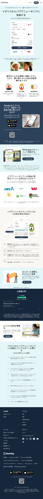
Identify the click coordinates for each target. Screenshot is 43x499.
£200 (13, 29)
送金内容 (13, 22)
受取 (23, 416)
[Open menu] (41, 3)
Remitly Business (25, 419)
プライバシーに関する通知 (25, 457)
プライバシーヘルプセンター (9, 463)
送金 (23, 414)
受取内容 (13, 32)
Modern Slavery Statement (20, 466)
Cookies (35, 463)
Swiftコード (5, 435)
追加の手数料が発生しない (21, 95)
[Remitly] (4, 3)
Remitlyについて (6, 414)
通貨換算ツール (6, 445)
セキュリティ (20, 463)
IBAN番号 (5, 443)
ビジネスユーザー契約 (13, 457)
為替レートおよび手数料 (8, 432)
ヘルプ (23, 432)
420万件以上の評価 (31, 7)
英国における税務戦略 (8, 466)
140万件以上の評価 (14, 7)
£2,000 (18, 29)
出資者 (4, 416)
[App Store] (12, 125)
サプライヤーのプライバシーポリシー (11, 460)
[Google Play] (12, 121)
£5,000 (23, 29)
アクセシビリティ (28, 463)
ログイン (30, 2)
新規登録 (36, 2)
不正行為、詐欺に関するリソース (10, 437)
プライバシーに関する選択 (26, 460)
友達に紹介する (6, 448)
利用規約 (28, 59)
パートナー (5, 440)
